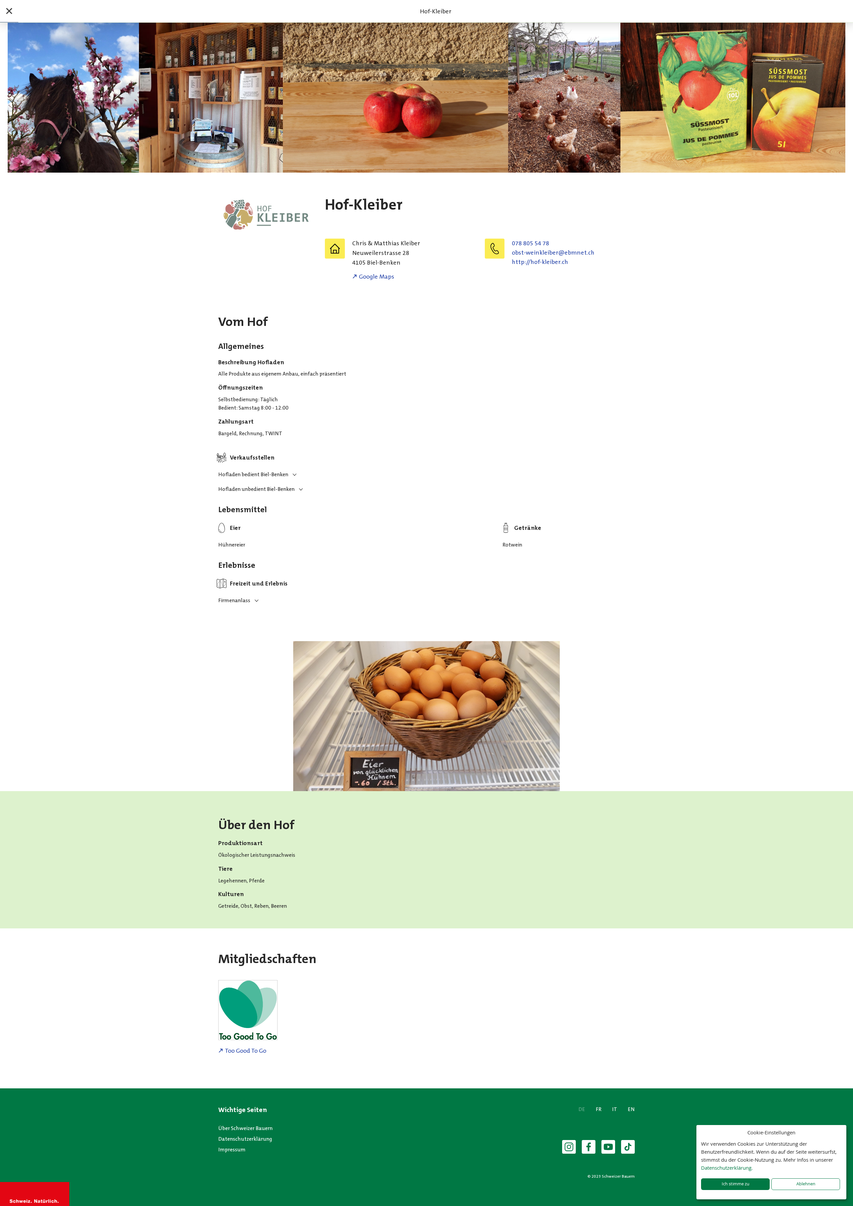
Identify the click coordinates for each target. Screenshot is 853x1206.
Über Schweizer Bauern (245, 1128)
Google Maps (376, 277)
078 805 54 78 (530, 243)
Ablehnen (805, 1184)
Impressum (232, 1149)
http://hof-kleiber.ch (540, 262)
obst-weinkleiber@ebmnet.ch (553, 253)
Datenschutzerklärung (245, 1138)
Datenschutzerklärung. (727, 1167)
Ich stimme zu (735, 1184)
